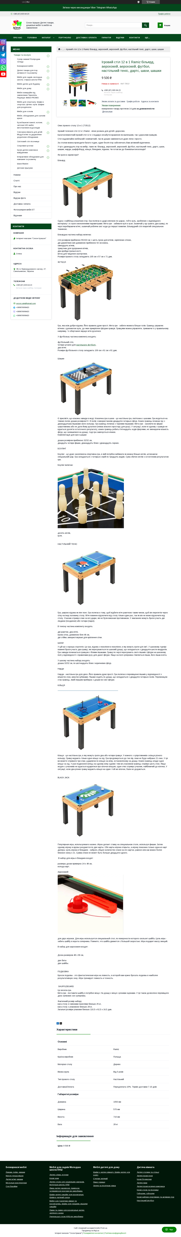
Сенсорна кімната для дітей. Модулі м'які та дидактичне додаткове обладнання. (30, 134)
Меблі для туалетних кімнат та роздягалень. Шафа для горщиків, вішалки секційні (68, 1204)
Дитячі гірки (142, 1183)
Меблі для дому (24, 88)
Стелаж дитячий (100, 1178)
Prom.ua (104, 1228)
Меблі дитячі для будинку (28, 84)
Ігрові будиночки (144, 1179)
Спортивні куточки (25, 146)
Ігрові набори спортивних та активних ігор (155, 1197)
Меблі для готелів (25, 111)
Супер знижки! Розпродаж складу (28, 60)
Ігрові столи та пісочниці (148, 1190)
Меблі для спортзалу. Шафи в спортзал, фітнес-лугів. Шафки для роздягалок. (30, 104)
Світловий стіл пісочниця (28, 141)
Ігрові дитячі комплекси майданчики (27, 151)
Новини (17, 175)
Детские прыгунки (25, 168)
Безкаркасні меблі (25, 66)
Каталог (46, 38)
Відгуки (120, 38)
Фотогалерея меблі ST (24, 210)
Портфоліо (65, 38)
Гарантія (106, 38)
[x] (61, 1024)
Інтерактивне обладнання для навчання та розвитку (30, 158)
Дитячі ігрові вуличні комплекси (151, 1186)
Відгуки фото (20, 198)
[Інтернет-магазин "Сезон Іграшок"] (17, 30)
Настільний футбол (145, 1200)
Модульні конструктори (16, 1183)
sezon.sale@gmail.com (26, 303)
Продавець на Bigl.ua (90, 1231)
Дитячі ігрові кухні (145, 1176)
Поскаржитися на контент (93, 1233)
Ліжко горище (99, 1182)
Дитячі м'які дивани (14, 1179)
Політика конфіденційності (115, 1233)
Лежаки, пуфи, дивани (15, 1172)
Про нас (17, 38)
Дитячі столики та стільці (148, 1172)
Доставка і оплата (86, 38)
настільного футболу (86, 345)
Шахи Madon (22, 164)
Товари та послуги (22, 55)
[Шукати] (145, 25)
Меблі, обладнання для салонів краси (31, 117)
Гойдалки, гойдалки (145, 1193)
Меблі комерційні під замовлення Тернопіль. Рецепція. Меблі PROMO (28, 95)
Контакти (134, 38)
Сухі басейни (11, 1186)
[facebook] (58, 1024)
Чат (171, 1229)
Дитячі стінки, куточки (58, 1175)
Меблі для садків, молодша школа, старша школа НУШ (29, 78)
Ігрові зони (54, 1178)
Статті (17, 181)
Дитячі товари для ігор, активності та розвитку (27, 71)
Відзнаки (18, 215)
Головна (32, 38)
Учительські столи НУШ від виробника (66, 1216)
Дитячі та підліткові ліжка (104, 1186)
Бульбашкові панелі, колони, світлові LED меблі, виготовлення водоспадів (30, 125)
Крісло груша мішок (14, 1176)
